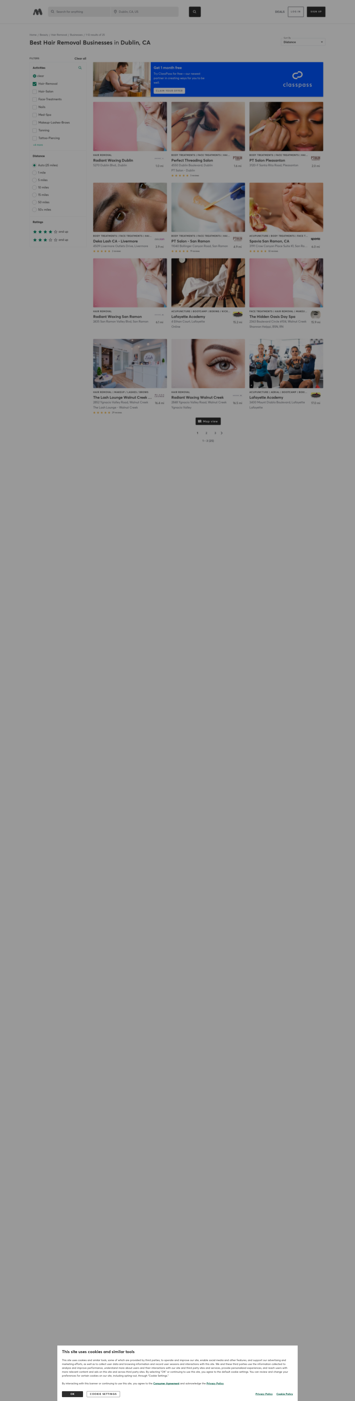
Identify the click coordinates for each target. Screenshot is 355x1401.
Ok (72, 1394)
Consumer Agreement (166, 1383)
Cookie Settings (103, 1394)
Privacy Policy (215, 1383)
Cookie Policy (284, 1394)
